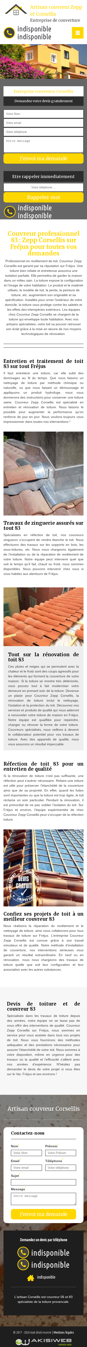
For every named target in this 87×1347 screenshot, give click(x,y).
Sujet (15, 1175)
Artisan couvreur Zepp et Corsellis (56, 13)
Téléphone (54, 1160)
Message (18, 1188)
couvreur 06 (55, 1297)
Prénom (51, 1145)
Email (16, 1160)
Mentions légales (64, 1332)
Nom (15, 1145)
